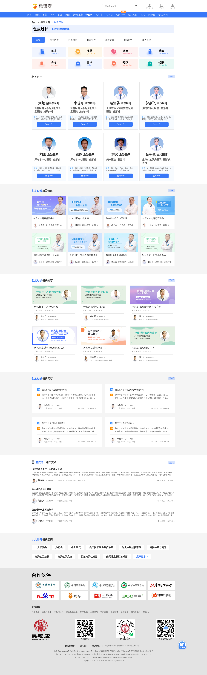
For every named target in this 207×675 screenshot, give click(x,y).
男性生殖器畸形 (158, 547)
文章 (60, 14)
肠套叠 (59, 547)
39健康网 (94, 612)
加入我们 (83, 646)
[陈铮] (85, 144)
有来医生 (35, 612)
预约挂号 (120, 14)
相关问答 (128, 40)
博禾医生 (104, 612)
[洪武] (121, 144)
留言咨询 (163, 14)
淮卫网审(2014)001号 (62, 651)
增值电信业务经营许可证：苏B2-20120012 (136, 654)
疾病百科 (45, 22)
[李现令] (85, 92)
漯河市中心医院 (150, 108)
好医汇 (146, 612)
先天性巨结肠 (42, 556)
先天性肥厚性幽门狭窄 (101, 547)
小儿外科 (37, 539)
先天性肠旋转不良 (131, 547)
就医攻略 (133, 14)
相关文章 (109, 40)
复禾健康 (124, 612)
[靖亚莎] (121, 92)
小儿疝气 (76, 547)
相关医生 (54, 40)
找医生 (99, 14)
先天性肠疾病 (65, 556)
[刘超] (49, 92)
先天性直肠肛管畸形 (117, 556)
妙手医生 (84, 612)
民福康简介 (70, 646)
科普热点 (73, 40)
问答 (52, 14)
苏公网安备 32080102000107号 (81, 651)
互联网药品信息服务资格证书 (142, 651)
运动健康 (78, 14)
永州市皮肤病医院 (151, 159)
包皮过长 (40, 462)
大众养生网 (136, 612)
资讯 (37, 14)
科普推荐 (91, 40)
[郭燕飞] (157, 92)
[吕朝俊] (157, 144)
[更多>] (171, 462)
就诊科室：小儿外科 (60, 29)
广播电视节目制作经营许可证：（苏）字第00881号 (112, 651)
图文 (67, 14)
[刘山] (49, 144)
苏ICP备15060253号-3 (63, 654)
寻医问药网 (58, 612)
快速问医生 (46, 612)
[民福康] (41, 629)
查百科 (89, 14)
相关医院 (146, 40)
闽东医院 (111, 159)
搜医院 (109, 14)
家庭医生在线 (72, 612)
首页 (29, 14)
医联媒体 (114, 612)
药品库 (151, 14)
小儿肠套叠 (41, 547)
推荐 (44, 14)
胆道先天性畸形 (89, 556)
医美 (143, 14)
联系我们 (96, 646)
